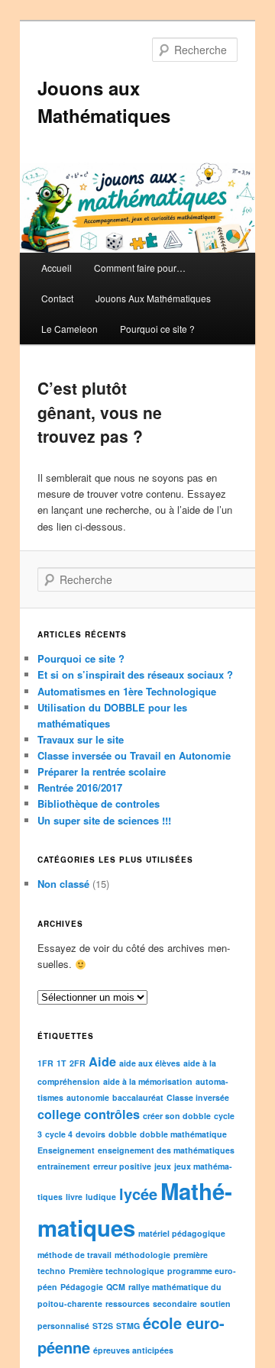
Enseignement (66, 1150)
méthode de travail (74, 1254)
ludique (101, 1196)
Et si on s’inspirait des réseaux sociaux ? (135, 674)
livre (74, 1196)
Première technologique (116, 1270)
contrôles (112, 1114)
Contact (57, 298)
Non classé (63, 883)
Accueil (56, 267)
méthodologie (142, 1254)
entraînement (63, 1166)
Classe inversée (198, 1097)
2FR (78, 1063)
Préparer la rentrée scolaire (101, 771)
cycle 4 (59, 1134)
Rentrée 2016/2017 (79, 787)
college (59, 1114)
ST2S (102, 1325)
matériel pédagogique (181, 1233)
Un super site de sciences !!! (104, 820)
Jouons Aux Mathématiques (153, 298)
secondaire (175, 1303)
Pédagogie (81, 1286)
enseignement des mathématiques (166, 1150)
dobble (122, 1134)
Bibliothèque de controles (98, 803)
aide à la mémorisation (147, 1081)
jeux (162, 1166)
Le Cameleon (69, 328)
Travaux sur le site (80, 739)
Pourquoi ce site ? (157, 328)
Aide (102, 1061)
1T (61, 1063)
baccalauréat (137, 1097)
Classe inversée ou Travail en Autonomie (134, 755)
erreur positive (122, 1166)
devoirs (90, 1134)
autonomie (87, 1097)
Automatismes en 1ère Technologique (126, 691)
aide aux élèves (149, 1063)
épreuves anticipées (133, 1350)
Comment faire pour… (140, 267)
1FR (45, 1063)
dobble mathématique (183, 1134)
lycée (138, 1193)
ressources (127, 1303)
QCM (115, 1286)
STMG (128, 1325)
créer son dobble (177, 1115)
